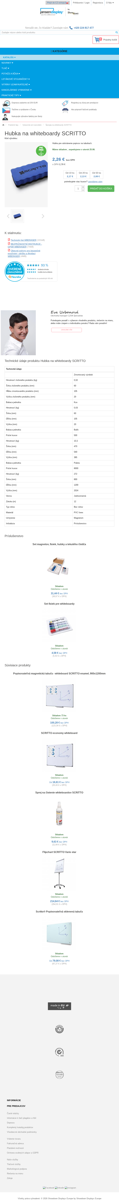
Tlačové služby (14, 1164)
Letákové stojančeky (15, 79)
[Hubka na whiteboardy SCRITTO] (17, 216)
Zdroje (10, 1178)
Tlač (5, 68)
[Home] (3, 125)
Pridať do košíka (101, 188)
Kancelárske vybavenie (16, 90)
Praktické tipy (11, 95)
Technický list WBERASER (23, 240)
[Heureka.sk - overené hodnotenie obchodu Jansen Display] (31, 281)
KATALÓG (8, 57)
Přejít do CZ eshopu (56, 3)
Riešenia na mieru (15, 1173)
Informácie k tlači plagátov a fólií (21, 1118)
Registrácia (98, 3)
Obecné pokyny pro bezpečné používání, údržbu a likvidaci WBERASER (24, 253)
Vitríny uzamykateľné (15, 84)
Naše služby (12, 1159)
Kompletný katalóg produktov (20, 1127)
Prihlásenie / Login (81, 3)
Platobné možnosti (15, 1148)
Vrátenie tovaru (14, 1139)
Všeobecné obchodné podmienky (22, 1132)
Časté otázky (13, 1113)
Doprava (10, 1123)
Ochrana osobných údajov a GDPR (22, 1153)
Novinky (7, 63)
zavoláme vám (95, 181)
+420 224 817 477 (84, 28)
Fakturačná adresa (15, 1143)
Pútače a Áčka (10, 73)
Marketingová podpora (17, 1169)
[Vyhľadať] (116, 32)
